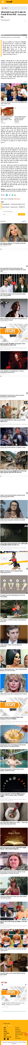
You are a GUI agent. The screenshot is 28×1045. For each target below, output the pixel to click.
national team (14, 207)
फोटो (5, 1029)
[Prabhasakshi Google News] (26, 37)
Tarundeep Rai (6, 204)
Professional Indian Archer (18, 204)
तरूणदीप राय (22, 207)
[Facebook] (25, 25)
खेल (6, 8)
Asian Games (5, 207)
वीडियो (5, 1031)
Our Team (17, 1038)
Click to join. (17, 199)
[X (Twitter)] (25, 28)
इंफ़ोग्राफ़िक (6, 1033)
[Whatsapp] (12, 195)
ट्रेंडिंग (5, 1027)
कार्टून (5, 1035)
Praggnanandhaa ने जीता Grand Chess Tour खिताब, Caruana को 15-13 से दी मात (13, 1003)
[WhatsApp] (25, 31)
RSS (16, 1036)
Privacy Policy (19, 1034)
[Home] (2, 8)
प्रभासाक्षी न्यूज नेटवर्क (5, 37)
